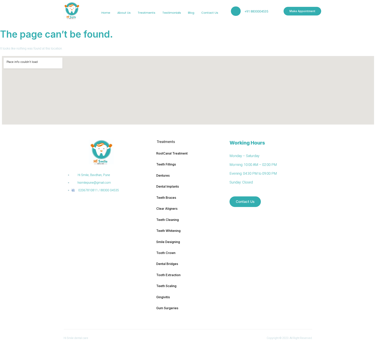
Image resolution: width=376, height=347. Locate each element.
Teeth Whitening (168, 231)
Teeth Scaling (166, 286)
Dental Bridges (167, 264)
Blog (191, 13)
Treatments (146, 13)
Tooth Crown (165, 253)
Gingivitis (163, 297)
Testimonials (171, 13)
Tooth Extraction (168, 275)
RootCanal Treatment (172, 153)
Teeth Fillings (166, 164)
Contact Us (209, 13)
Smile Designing (168, 242)
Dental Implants (167, 186)
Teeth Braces (166, 198)
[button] (188, 142)
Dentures (163, 175)
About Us (124, 13)
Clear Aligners (166, 209)
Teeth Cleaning (167, 220)
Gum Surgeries (167, 308)
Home (105, 13)
